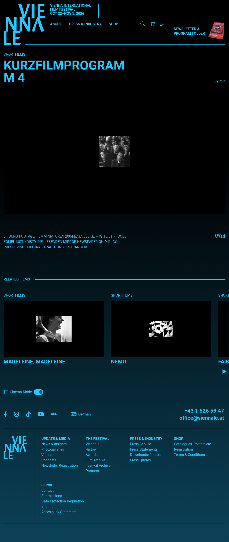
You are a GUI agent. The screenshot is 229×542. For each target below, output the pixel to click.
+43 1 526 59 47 (204, 411)
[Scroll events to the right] (224, 371)
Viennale (92, 444)
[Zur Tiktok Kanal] (28, 414)
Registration (183, 449)
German (84, 414)
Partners (92, 471)
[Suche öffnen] (143, 24)
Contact (47, 490)
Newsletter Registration (59, 465)
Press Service (140, 444)
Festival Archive (98, 465)
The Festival (97, 439)
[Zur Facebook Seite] (5, 414)
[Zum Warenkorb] (152, 24)
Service (48, 485)
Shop (113, 24)
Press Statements (144, 449)
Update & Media (55, 439)
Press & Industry (85, 24)
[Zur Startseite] (24, 25)
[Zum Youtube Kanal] (41, 414)
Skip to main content (16, 2)
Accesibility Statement (58, 512)
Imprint (47, 506)
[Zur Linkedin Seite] (16, 414)
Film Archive (95, 460)
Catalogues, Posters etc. (193, 444)
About (56, 24)
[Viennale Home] (15, 474)
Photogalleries (52, 449)
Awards (92, 455)
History (91, 449)
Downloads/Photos (145, 455)
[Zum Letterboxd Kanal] (54, 414)
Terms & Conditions (189, 455)
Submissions (51, 496)
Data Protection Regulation (62, 501)
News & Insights (54, 444)
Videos (46, 455)
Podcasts (48, 460)
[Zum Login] (162, 24)
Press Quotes (140, 460)
